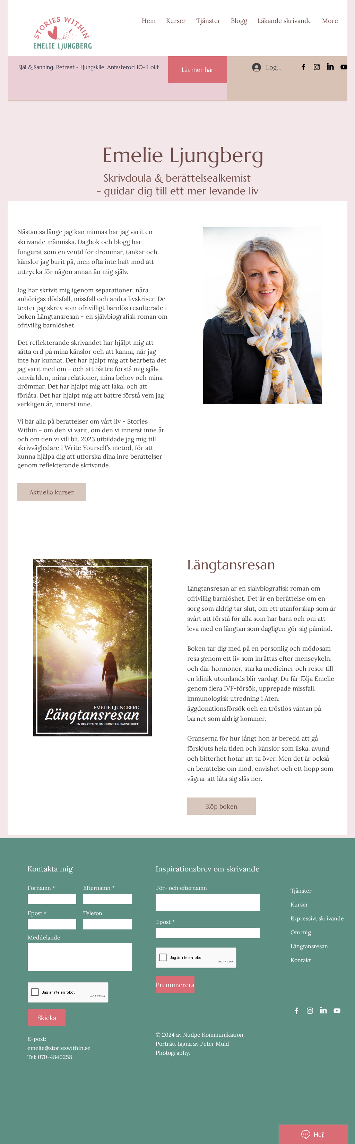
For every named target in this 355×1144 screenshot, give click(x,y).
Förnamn (39, 888)
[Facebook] (303, 67)
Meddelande (44, 937)
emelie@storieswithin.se (58, 1047)
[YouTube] (344, 67)
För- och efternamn (181, 888)
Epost (35, 913)
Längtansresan (309, 946)
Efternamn (97, 888)
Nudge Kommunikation (213, 1034)
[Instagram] (317, 67)
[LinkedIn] (330, 67)
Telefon (92, 913)
